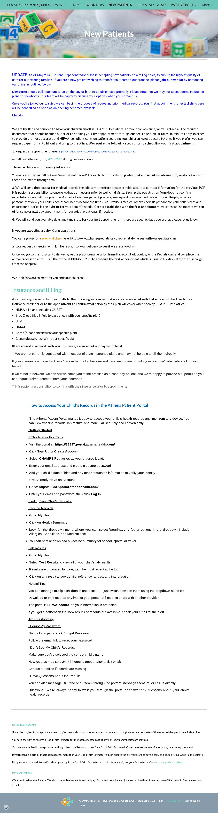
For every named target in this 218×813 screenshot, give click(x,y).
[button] (6, 807)
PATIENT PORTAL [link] (184, 5)
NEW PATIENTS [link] (120, 5)
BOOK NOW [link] (95, 5)
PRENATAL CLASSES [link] (151, 5)
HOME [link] (76, 5)
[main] (109, 34)
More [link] (206, 5)
